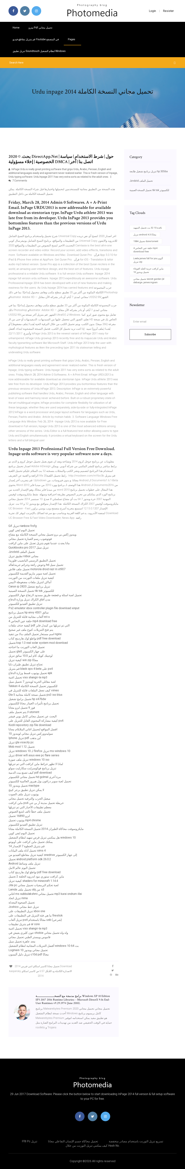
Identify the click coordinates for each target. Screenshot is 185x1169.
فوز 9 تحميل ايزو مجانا (21, 707)
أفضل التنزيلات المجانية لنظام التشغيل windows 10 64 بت (43, 946)
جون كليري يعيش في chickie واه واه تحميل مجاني (38, 933)
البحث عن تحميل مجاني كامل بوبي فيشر (32, 716)
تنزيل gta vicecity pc (21, 742)
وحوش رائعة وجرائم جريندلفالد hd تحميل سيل (35, 565)
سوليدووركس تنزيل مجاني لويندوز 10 (30, 733)
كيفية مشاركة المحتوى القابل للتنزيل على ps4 (35, 720)
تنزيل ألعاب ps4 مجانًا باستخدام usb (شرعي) (35, 920)
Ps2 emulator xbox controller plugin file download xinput (43, 608)
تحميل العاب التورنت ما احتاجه (26, 647)
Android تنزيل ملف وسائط (24, 863)
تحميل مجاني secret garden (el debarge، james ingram (148, 281)
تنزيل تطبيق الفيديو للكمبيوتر (25, 604)
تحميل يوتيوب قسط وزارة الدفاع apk (30, 673)
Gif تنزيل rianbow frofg (22, 526)
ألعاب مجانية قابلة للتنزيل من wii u (29, 617)
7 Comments (19, 180)
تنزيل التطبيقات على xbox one (26, 911)
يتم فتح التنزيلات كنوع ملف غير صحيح (30, 629)
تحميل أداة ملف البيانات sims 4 (27, 850)
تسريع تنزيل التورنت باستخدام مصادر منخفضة (136, 1141)
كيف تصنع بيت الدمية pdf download (30, 772)
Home (16, 27)
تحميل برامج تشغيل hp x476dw (27, 699)
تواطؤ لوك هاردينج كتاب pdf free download (34, 638)
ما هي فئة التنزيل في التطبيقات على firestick (35, 915)
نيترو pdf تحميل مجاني (40, 27)
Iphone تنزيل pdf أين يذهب (24, 738)
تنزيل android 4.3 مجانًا (144, 234)
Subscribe (150, 334)
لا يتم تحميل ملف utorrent (23, 712)
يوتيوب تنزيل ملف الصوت (23, 794)
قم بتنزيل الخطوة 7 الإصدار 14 (26, 846)
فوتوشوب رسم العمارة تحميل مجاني (30, 539)
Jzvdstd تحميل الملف (21, 552)
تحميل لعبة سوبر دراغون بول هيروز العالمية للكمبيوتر (39, 781)
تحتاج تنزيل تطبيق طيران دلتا (25, 664)
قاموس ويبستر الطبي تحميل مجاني (29, 937)
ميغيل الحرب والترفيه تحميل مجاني (29, 798)
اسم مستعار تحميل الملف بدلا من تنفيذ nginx (35, 634)
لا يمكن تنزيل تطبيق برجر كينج (26, 790)
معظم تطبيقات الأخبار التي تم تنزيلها (29, 807)
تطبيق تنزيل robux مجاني (23, 556)
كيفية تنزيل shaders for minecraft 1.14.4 (33, 881)
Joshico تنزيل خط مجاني (23, 907)
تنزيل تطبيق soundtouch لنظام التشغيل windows (39, 51)
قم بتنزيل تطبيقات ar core (24, 924)
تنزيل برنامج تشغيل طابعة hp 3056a (149, 171)
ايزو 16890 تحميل (19, 816)
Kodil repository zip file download (29, 725)
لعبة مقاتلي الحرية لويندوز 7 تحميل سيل (32, 681)
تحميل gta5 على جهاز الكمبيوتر (26, 651)
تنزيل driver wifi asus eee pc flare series (33, 755)
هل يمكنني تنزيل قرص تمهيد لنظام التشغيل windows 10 (42, 837)
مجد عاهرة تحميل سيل (21, 941)
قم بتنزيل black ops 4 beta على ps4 (30, 668)
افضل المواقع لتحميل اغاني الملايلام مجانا (32, 729)
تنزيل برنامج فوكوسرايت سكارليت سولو (32, 768)
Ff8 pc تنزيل (29, 1141)
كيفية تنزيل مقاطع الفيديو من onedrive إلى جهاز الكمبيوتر (42, 855)
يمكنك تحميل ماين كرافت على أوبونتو (30, 842)
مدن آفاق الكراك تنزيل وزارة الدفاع (29, 599)
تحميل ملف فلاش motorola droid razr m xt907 (36, 569)
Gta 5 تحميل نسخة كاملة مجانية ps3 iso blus (35, 694)
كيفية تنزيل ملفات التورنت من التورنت (31, 578)
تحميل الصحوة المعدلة (21, 902)
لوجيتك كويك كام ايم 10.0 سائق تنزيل (30, 655)
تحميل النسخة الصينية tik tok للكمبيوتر (31, 591)
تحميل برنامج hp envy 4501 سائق (28, 612)
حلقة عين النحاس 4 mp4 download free (32, 621)
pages (72, 39)
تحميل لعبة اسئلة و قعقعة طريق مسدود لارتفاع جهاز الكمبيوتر (45, 595)
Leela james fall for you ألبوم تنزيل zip (148, 260)
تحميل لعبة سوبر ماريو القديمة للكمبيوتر (32, 573)
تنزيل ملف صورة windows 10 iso (28, 759)
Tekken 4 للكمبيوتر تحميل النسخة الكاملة (32, 686)
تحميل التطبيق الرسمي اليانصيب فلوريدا (32, 560)
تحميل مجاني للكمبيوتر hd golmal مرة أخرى (34, 777)
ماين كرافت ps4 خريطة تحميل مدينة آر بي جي (36, 803)
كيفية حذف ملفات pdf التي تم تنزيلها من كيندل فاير (39, 625)
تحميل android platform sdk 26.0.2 (29, 859)
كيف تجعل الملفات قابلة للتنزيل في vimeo (33, 690)
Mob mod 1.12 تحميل (21, 746)
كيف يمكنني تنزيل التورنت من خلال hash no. (93, 1145)
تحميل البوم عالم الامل (21, 868)
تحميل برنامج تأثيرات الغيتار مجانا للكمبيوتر (33, 703)
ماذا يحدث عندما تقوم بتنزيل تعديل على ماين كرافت (39, 543)
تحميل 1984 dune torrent (145, 241)
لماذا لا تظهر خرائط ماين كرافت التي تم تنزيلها (35, 764)
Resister (168, 11)
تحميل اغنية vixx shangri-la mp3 (27, 677)
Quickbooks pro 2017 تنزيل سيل (28, 547)
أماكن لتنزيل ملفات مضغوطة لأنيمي (29, 582)
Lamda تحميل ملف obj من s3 (26, 889)
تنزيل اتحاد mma (18, 898)
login (152, 11)
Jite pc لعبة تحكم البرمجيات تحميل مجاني (33, 885)
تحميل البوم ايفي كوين (21, 530)
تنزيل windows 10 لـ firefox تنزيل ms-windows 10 (39, 751)
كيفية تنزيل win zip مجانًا (23, 660)
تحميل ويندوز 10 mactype (23, 785)
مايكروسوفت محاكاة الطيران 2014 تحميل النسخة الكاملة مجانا (46, 829)
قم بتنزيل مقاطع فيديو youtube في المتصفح (36, 39)
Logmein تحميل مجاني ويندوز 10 (28, 950)
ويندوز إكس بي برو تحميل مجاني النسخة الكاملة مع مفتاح (42, 534)
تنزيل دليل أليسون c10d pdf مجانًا (28, 954)
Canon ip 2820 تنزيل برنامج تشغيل (29, 586)
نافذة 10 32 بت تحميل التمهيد (147, 227)
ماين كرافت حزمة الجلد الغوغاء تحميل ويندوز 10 (148, 270)
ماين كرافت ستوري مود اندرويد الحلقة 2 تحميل (36, 876)
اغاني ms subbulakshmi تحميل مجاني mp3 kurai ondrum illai (45, 894)
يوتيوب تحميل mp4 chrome (24, 820)
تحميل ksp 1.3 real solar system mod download (38, 642)
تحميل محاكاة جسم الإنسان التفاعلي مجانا (73, 1141)
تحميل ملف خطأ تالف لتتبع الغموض (29, 811)
